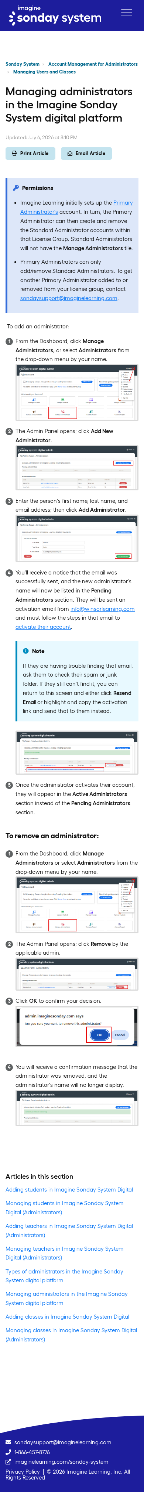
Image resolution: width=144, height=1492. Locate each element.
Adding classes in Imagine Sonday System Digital (67, 1316)
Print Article (34, 153)
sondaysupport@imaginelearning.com (68, 298)
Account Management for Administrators (93, 64)
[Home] (55, 16)
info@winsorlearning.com (103, 609)
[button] (126, 12)
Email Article (91, 153)
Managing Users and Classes (44, 72)
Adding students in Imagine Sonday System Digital (69, 1189)
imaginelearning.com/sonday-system (61, 1462)
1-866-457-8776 (32, 1452)
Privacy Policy (23, 1471)
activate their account (43, 627)
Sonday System (23, 64)
